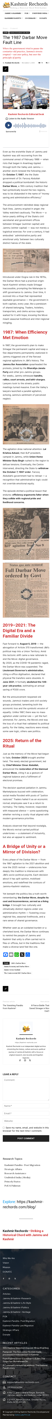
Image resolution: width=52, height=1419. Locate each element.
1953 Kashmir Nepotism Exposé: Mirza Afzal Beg (26, 1348)
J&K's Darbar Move (18, 963)
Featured (13, 28)
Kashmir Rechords (12, 63)
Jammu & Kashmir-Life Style (19, 32)
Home (5, 28)
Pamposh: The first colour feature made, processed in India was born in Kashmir (22, 1353)
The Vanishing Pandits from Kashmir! (13, 1007)
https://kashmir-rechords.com (26, 1042)
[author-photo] (26, 1034)
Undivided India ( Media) (17, 1177)
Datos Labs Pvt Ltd (22, 1415)
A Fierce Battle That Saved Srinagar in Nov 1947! (39, 1008)
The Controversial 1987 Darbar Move (17, 973)
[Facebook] (21, 1061)
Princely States (12, 1181)
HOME (6, 32)
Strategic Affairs (13, 1169)
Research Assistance (15, 1173)
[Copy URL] (5, 69)
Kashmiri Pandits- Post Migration (22, 1165)
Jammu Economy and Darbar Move (16, 966)
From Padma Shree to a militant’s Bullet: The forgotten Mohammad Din (24, 1360)
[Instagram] (26, 1061)
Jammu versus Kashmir (12, 970)
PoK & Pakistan (12, 1185)
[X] (31, 1061)
